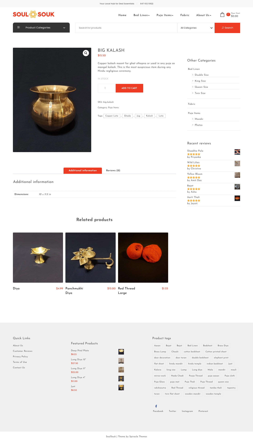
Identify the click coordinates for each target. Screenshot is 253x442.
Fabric (184, 15)
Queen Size (201, 87)
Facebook (158, 411)
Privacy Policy (20, 357)
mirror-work (160, 376)
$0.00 (234, 16)
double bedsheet (200, 358)
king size (171, 370)
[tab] (83, 171)
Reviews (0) (113, 170)
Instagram (187, 411)
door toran (181, 358)
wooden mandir (193, 394)
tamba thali (216, 388)
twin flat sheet (172, 394)
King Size (200, 81)
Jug (138, 116)
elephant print (221, 358)
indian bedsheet (215, 364)
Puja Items (164, 15)
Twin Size (200, 93)
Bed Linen (141, 15)
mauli (233, 370)
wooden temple (213, 394)
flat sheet (159, 364)
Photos (199, 125)
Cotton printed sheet (215, 352)
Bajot (179, 346)
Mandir (199, 119)
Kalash (149, 116)
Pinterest (203, 411)
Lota (161, 116)
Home (122, 15)
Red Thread (177, 388)
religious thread (196, 388)
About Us (202, 15)
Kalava (157, 370)
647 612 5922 (146, 4)
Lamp (184, 370)
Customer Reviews (22, 351)
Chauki (175, 352)
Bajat (168, 346)
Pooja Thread (195, 376)
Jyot (230, 364)
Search (228, 27)
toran (157, 394)
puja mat (174, 382)
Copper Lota (111, 116)
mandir (221, 370)
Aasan (157, 346)
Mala (210, 370)
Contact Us (19, 368)
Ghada (127, 116)
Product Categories (37, 27)
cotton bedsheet (192, 352)
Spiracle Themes (138, 437)
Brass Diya (223, 346)
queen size (223, 382)
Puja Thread (207, 382)
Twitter (172, 411)
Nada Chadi (177, 376)
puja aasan (213, 376)
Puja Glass (159, 382)
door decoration (162, 358)
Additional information (83, 170)
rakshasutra (160, 388)
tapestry (231, 388)
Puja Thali (190, 382)
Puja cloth (230, 376)
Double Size (202, 75)
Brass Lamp (160, 352)
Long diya (197, 370)
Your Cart (235, 13)
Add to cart (129, 88)
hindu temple (194, 364)
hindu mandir (176, 364)
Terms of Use (20, 362)
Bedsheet (207, 346)
